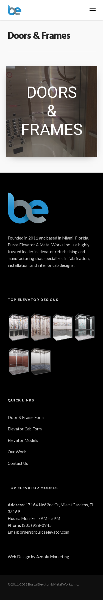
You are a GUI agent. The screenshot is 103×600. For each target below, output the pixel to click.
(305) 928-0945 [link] (37, 525)
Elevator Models (23, 440)
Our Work (17, 451)
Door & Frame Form (26, 417)
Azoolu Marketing (52, 556)
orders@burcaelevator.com (44, 532)
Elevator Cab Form (25, 428)
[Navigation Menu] (93, 10)
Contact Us (18, 463)
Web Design (19, 556)
